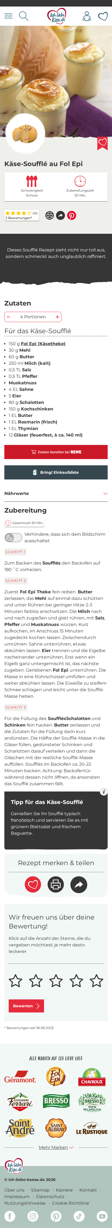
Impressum (17, 1196)
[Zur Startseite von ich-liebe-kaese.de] (57, 16)
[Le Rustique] (92, 1128)
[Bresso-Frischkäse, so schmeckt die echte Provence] (56, 1102)
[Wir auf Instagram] (32, 1217)
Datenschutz (51, 1196)
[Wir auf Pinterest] (56, 1217)
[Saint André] (20, 1128)
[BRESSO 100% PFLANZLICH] (92, 1102)
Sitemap (41, 1190)
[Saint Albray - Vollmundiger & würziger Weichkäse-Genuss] (55, 1128)
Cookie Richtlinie (70, 1203)
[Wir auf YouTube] (102, 1217)
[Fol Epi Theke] (24, 133)
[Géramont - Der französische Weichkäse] (20, 1077)
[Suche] (24, 16)
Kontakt (88, 1190)
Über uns (15, 1190)
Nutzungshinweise (25, 1203)
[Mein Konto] (87, 16)
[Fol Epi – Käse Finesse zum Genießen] (56, 1076)
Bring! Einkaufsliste (59, 472)
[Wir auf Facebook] (9, 1217)
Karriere (65, 1190)
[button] (60, 215)
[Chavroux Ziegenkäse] (92, 1076)
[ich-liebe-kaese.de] (13, 1166)
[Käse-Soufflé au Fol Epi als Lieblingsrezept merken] (102, 143)
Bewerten (23, 1005)
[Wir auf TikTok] (79, 1217)
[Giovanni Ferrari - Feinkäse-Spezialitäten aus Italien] (20, 1102)
